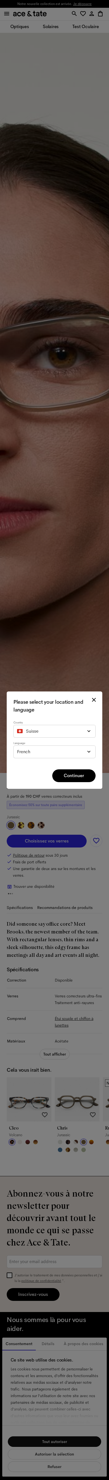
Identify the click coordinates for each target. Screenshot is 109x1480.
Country (18, 722)
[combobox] (54, 731)
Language (19, 743)
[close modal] (94, 700)
